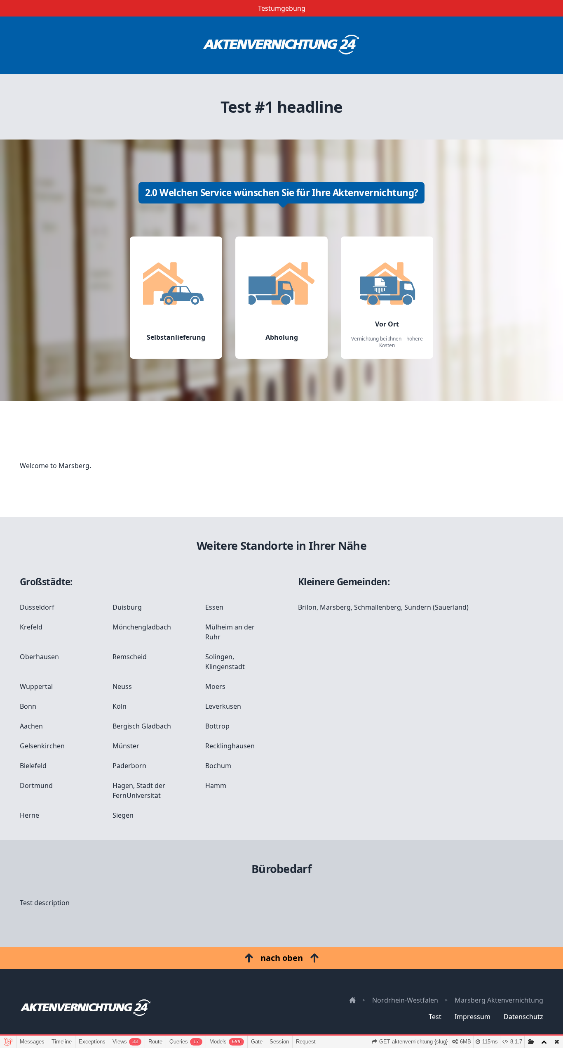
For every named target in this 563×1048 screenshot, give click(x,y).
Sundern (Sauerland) (436, 607)
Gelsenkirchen (42, 745)
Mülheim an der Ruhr (230, 631)
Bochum (218, 765)
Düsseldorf (37, 607)
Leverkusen (223, 706)
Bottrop (217, 726)
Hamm (215, 785)
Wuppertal (36, 686)
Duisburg (127, 607)
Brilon (307, 607)
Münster (126, 745)
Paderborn (129, 765)
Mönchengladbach (142, 627)
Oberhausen (39, 656)
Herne (29, 815)
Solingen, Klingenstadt (225, 661)
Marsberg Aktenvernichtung (499, 1000)
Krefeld (31, 627)
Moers (215, 686)
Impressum (472, 1016)
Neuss (122, 686)
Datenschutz (523, 1016)
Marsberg (335, 607)
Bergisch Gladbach (142, 726)
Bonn (28, 706)
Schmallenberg (377, 607)
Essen (214, 607)
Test (435, 1016)
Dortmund (36, 785)
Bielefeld (33, 765)
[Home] (281, 45)
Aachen (31, 726)
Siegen (123, 815)
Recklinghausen (230, 745)
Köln (120, 706)
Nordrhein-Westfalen (405, 1000)
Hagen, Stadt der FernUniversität (139, 790)
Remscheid (130, 656)
